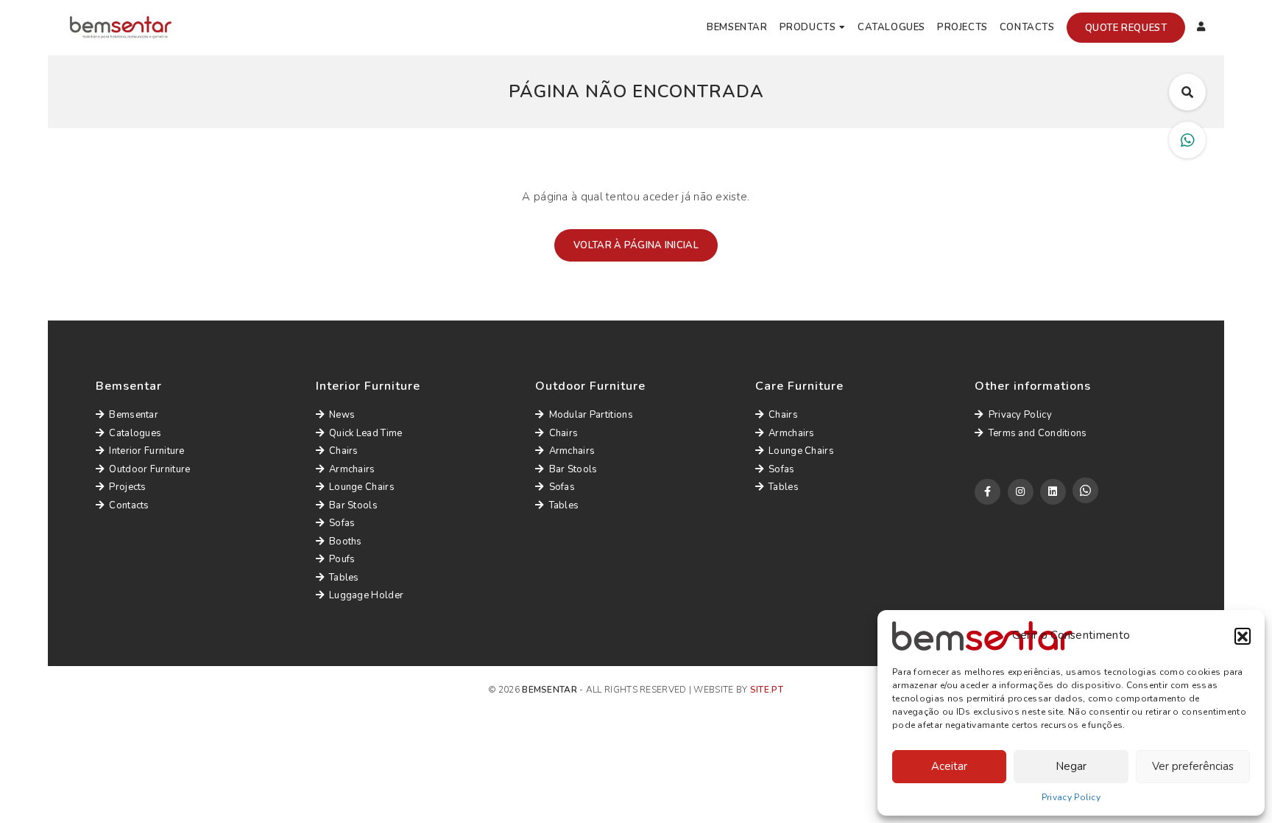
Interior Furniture (146, 451)
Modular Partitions (591, 414)
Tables (344, 577)
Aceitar (949, 766)
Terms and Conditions (1037, 433)
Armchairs (352, 469)
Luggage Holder (366, 595)
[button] (1242, 635)
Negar (1071, 766)
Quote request (1126, 28)
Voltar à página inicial (636, 245)
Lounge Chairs (362, 487)
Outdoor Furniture (149, 469)
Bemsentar (737, 27)
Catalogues (891, 27)
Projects (962, 27)
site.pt (766, 690)
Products (808, 27)
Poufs (342, 559)
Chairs (343, 451)
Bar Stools (353, 505)
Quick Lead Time (366, 433)
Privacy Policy (1071, 797)
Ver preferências (1193, 766)
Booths (345, 541)
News (342, 414)
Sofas (342, 523)
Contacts (1027, 27)
